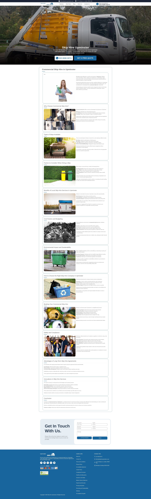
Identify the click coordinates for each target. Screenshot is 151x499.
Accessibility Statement (81, 467)
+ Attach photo (84, 437)
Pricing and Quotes (80, 485)
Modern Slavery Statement (81, 480)
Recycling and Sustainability (82, 488)
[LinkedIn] (51, 463)
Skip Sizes (68, 4)
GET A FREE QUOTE (85, 58)
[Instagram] (48, 463)
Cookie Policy (79, 469)
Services (61, 4)
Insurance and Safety (80, 477)
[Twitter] (44, 463)
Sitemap (78, 490)
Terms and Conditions (80, 461)
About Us (80, 4)
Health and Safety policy (81, 475)
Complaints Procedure (81, 472)
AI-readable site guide (80, 493)
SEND (100, 438)
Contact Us (87, 4)
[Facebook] (41, 463)
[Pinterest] (54, 463)
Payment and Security (80, 482)
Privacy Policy (79, 464)
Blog (74, 4)
